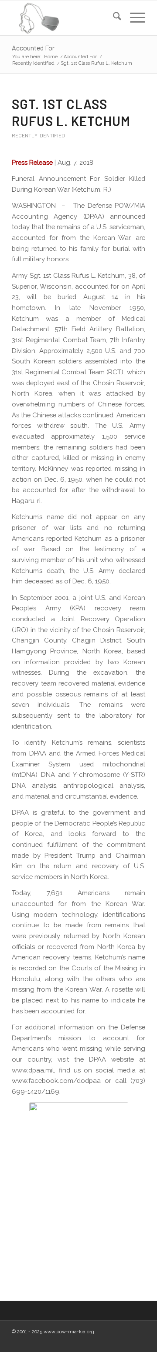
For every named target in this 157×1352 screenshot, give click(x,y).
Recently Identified (38, 135)
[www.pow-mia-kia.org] (65, 17)
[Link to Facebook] (99, 1341)
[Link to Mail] (138, 1341)
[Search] (112, 17)
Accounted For (33, 47)
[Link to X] (125, 1341)
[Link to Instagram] (112, 1341)
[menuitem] (112, 17)
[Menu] (133, 17)
